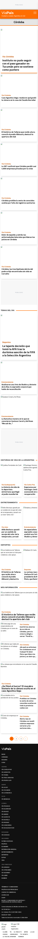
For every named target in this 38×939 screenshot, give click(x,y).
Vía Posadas (6, 806)
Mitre (26, 932)
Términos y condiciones (10, 887)
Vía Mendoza (6, 799)
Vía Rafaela (6, 819)
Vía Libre (5, 875)
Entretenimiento (7, 852)
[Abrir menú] (35, 12)
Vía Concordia (6, 825)
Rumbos (4, 878)
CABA (3, 762)
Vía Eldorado (6, 809)
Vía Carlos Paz (7, 769)
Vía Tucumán (6, 790)
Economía (5, 846)
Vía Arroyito (6, 772)
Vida (3, 860)
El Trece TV (18, 932)
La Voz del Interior (9, 936)
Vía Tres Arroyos (8, 777)
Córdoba (5, 757)
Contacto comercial (9, 892)
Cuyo (3, 796)
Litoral (4, 803)
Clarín (5, 932)
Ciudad (5, 934)
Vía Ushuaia (6, 835)
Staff (3, 897)
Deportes (5, 854)
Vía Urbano (5, 867)
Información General (9, 849)
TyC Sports (24, 934)
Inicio (3, 754)
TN (10, 932)
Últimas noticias (7, 841)
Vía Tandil (5, 775)
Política (4, 844)
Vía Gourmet (6, 872)
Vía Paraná (5, 822)
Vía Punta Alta (6, 780)
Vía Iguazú (5, 811)
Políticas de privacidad (10, 889)
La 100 (32, 932)
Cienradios (14, 934)
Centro (4, 766)
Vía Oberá (5, 814)
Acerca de (5, 895)
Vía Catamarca (7, 793)
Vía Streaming (6, 870)
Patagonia (5, 832)
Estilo (4, 857)
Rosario (4, 759)
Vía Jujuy (5, 787)
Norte (4, 784)
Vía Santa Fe (6, 817)
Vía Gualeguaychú (8, 828)
